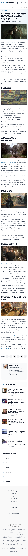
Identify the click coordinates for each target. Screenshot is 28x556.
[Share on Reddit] (21, 356)
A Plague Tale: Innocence (8, 162)
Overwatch (14, 501)
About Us (14, 510)
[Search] (21, 2)
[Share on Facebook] (7, 356)
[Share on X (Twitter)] (10, 356)
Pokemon (14, 495)
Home (2, 7)
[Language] (17, 2)
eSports (14, 493)
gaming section (5, 348)
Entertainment (14, 498)
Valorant (14, 500)
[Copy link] (25, 356)
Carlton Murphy (5, 21)
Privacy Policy (14, 511)
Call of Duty (14, 496)
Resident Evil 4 (5, 264)
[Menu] (25, 2)
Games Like (4, 10)
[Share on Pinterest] (18, 356)
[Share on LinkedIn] (14, 356)
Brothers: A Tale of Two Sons (9, 335)
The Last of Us (11, 42)
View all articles (12, 377)
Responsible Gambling (14, 513)
